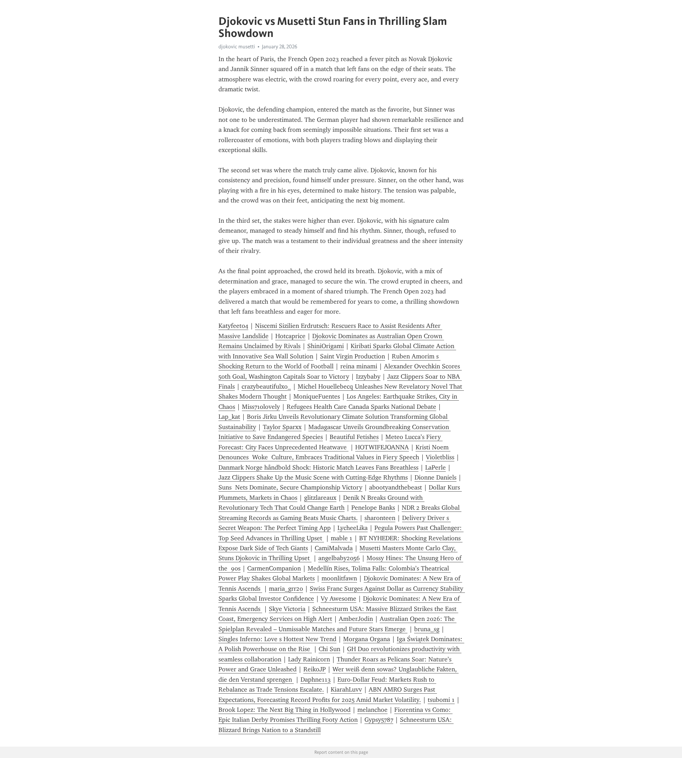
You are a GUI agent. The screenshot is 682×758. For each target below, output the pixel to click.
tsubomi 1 (441, 700)
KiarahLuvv (346, 689)
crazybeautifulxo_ (266, 386)
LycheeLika (352, 528)
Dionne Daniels (435, 477)
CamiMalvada (334, 548)
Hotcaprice (290, 336)
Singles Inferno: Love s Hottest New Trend (277, 639)
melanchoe (372, 710)
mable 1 (341, 538)
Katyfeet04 (233, 326)
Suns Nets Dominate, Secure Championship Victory (290, 487)
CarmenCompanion (274, 568)
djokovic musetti (236, 46)
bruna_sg (426, 629)
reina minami (358, 366)
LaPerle (435, 467)
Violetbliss (440, 457)
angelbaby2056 (339, 558)
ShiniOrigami (325, 346)
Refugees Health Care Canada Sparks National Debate (361, 407)
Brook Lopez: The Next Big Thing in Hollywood (284, 710)
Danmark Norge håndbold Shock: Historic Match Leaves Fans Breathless (318, 467)
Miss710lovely (261, 407)
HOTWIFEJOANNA (382, 447)
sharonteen (379, 518)
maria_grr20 (286, 588)
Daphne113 (316, 679)
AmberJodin (356, 619)
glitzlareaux (320, 498)
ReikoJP (314, 669)
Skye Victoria (287, 609)
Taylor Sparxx (282, 427)
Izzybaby (368, 376)
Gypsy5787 (378, 720)
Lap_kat (229, 417)
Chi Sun (329, 649)
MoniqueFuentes (316, 396)
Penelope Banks (373, 507)
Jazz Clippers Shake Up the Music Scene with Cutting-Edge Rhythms (313, 477)
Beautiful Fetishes (354, 437)
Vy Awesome (338, 598)
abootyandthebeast (395, 487)
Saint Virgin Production (352, 356)
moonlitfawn (339, 578)
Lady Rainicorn (309, 659)
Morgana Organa (366, 639)
